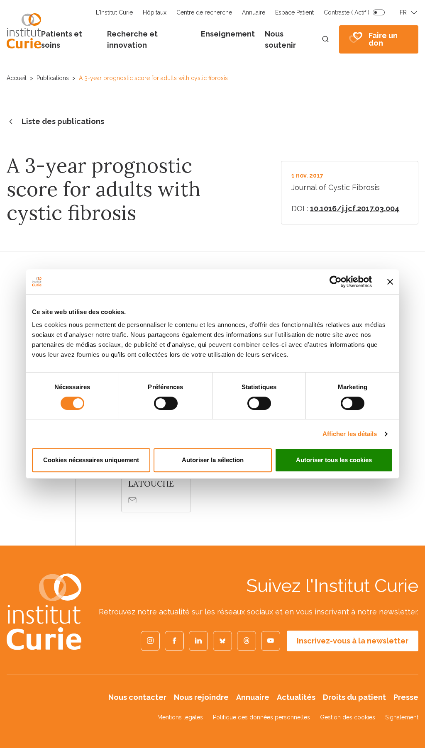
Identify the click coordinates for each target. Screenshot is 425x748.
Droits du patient (354, 697)
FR (403, 12)
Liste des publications (63, 121)
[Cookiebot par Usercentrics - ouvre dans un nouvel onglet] (335, 281)
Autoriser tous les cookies (334, 459)
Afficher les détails (349, 433)
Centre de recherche (204, 12)
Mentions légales (180, 717)
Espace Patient (294, 12)
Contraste (346, 12)
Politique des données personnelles (261, 717)
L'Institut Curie (114, 12)
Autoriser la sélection (213, 459)
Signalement (401, 717)
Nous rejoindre (201, 697)
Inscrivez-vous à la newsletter (352, 640)
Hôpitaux (154, 12)
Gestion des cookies (347, 717)
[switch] (166, 403)
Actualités (296, 697)
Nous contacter (137, 697)
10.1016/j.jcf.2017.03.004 (354, 208)
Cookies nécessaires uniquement (91, 459)
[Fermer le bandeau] (390, 282)
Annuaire (253, 12)
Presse (405, 697)
